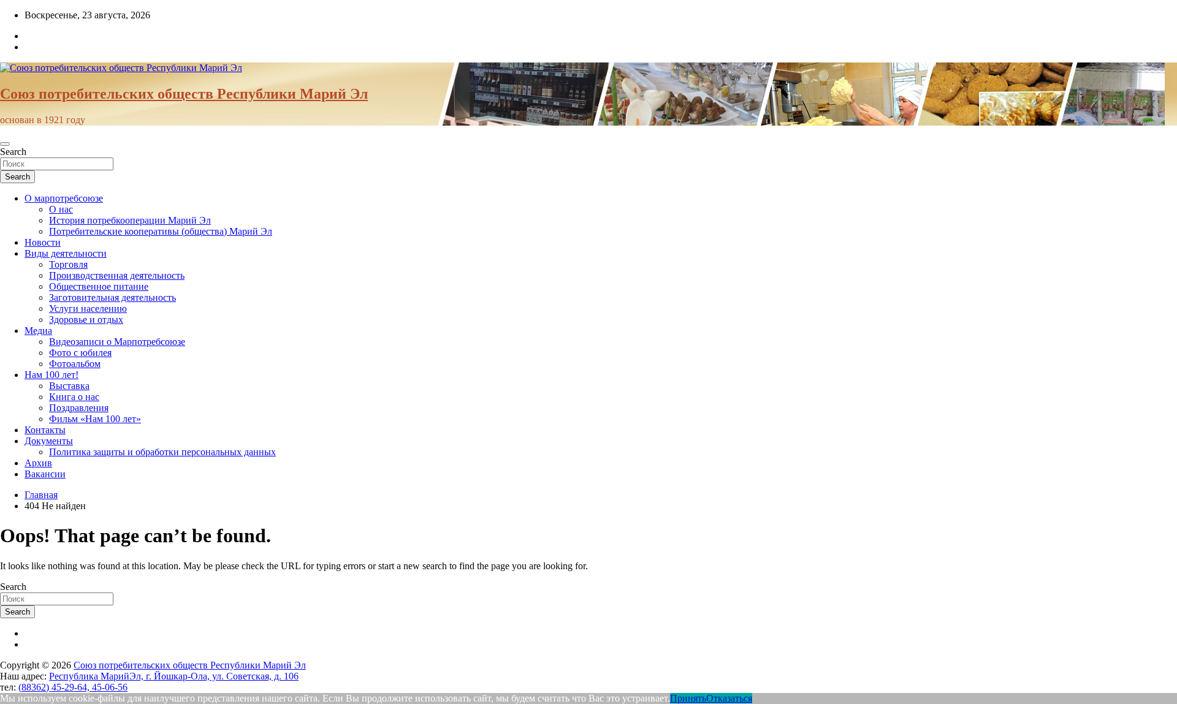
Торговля (68, 264)
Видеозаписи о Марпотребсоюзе (117, 341)
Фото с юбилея (80, 352)
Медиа (38, 330)
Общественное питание (98, 286)
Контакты (45, 430)
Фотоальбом (75, 363)
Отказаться (729, 698)
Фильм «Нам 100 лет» (95, 419)
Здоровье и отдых (86, 319)
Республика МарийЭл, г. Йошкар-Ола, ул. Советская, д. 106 (174, 676)
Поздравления (79, 408)
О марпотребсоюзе (64, 198)
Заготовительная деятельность (112, 297)
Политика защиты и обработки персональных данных (162, 452)
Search (13, 151)
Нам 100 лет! (51, 374)
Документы (49, 441)
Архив (38, 463)
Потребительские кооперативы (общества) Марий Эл (160, 231)
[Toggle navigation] (5, 144)
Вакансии (45, 474)
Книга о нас (74, 397)
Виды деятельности (66, 253)
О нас (61, 209)
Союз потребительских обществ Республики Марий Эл (184, 94)
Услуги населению (88, 308)
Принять (688, 698)
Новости (43, 242)
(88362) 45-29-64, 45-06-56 (73, 687)
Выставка (69, 385)
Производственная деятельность (117, 275)
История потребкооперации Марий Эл (130, 220)
